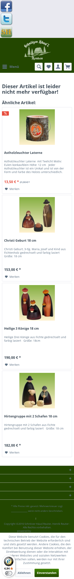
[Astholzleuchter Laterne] (37, 127)
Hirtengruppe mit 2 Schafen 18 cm (30, 416)
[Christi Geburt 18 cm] (37, 215)
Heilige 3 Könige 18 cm (21, 328)
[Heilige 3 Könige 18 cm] (37, 303)
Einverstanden (46, 573)
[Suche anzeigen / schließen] (39, 67)
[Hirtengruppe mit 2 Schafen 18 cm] (37, 390)
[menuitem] (10, 67)
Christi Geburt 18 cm (20, 241)
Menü (14, 66)
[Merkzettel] (48, 67)
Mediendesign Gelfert (44, 531)
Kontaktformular (24, 518)
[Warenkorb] (68, 67)
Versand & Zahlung (49, 518)
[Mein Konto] (58, 67)
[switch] (8, 573)
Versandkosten (19, 511)
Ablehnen (24, 573)
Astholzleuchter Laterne (23, 153)
